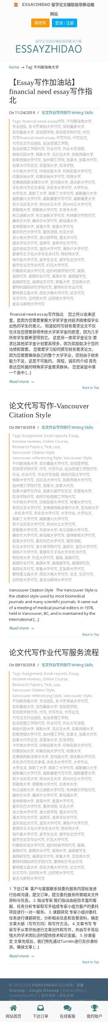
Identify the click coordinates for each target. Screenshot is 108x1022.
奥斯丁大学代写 (61, 193)
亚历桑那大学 (23, 132)
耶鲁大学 (63, 282)
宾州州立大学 (50, 204)
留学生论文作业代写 (28, 265)
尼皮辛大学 (68, 209)
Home (14, 67)
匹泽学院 (66, 165)
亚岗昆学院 (45, 132)
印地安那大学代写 (77, 171)
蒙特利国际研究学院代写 (32, 287)
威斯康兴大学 (86, 193)
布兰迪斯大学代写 (50, 215)
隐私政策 (66, 995)
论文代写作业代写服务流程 (54, 653)
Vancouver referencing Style (37, 457)
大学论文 (19, 193)
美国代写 (19, 276)
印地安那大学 (50, 171)
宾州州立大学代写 (77, 204)
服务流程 (50, 232)
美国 (80, 270)
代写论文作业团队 (26, 143)
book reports (55, 435)
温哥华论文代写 (64, 243)
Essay (74, 435)
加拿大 (71, 159)
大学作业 (81, 187)
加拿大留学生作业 (26, 491)
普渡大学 (43, 226)
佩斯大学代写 (23, 480)
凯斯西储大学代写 (26, 159)
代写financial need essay (33, 137)
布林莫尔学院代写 (80, 215)
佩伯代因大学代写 (75, 474)
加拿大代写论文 (25, 165)
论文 (73, 574)
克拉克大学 (61, 154)
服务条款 (48, 995)
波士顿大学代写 (25, 237)
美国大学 (59, 276)
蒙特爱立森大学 (25, 293)
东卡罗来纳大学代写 (44, 126)
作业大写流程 (73, 148)
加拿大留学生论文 (57, 491)
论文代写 (77, 293)
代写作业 (63, 137)
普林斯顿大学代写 (80, 535)
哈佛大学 (73, 176)
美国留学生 (77, 276)
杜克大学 (66, 232)
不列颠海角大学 (79, 121)
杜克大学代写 (23, 546)
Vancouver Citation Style (33, 452)
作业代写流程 (48, 474)
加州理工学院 (53, 159)
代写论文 (80, 137)
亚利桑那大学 (73, 126)
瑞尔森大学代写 (25, 259)
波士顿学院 (48, 237)
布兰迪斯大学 (23, 215)
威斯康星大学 (84, 198)
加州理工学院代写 (26, 485)
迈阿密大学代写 (61, 298)
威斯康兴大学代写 (26, 198)
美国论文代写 (43, 282)
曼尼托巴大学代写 (26, 232)
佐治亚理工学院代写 (28, 148)
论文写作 (19, 298)
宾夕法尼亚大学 (25, 204)
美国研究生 (21, 282)
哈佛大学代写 (81, 502)
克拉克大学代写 (48, 480)
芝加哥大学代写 (71, 568)
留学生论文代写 (71, 259)
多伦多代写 (23, 513)
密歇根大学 (21, 209)
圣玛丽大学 (59, 182)
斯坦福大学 (68, 220)
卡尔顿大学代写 (25, 171)
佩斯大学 (43, 154)
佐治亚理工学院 (55, 143)
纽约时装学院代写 (60, 270)
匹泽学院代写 (23, 496)
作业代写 (53, 148)
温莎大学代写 (50, 248)
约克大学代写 (57, 265)
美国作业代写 (39, 276)
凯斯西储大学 (82, 154)
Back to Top (90, 387)
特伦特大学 (70, 254)
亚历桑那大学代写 (53, 463)
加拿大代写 (88, 159)
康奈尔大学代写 (44, 220)
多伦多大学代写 (59, 187)
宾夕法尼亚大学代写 (28, 524)
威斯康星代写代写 (57, 198)
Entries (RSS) (73, 990)
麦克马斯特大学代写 (28, 304)
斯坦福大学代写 (51, 535)
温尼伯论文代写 (25, 248)
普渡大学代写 (63, 226)
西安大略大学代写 (53, 293)
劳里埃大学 (48, 165)
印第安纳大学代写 (50, 176)
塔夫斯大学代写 (82, 182)
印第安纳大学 (23, 176)
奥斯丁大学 (37, 193)
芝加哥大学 (81, 282)
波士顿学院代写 (48, 546)
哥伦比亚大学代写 (26, 507)
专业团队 (19, 126)
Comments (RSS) (23, 995)
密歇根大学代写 (44, 209)
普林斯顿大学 (23, 226)
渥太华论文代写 (25, 243)
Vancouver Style (78, 457)
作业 (16, 474)
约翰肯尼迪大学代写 (28, 270)
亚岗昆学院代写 (68, 132)
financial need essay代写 (43, 121)
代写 (86, 132)
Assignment (32, 435)
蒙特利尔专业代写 (68, 287)
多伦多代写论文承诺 (28, 187)
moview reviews (26, 441)
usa (56, 446)
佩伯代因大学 (23, 154)
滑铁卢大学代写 (75, 248)
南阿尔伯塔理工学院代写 (55, 496)
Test (48, 446)
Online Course (55, 441)
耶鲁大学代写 (46, 568)
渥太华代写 (68, 237)
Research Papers (27, 446)
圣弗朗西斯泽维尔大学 (30, 182)
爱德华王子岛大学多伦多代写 (35, 254)
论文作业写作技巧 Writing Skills (67, 112)
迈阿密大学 (37, 298)
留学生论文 (48, 259)
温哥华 (44, 243)
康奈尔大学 (21, 220)
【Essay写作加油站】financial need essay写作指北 (50, 91)
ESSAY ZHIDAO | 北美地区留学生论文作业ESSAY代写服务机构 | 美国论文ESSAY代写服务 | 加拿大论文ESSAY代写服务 (54, 46)
